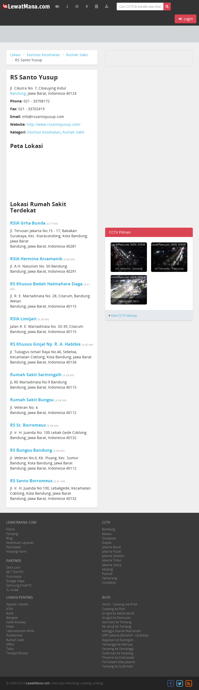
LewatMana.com (38, 683)
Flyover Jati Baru (129, 301)
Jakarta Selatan (113, 556)
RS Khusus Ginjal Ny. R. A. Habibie (45, 344)
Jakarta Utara (111, 565)
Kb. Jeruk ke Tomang (116, 626)
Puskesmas (14, 635)
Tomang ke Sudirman (117, 666)
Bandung (18, 93)
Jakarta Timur (112, 560)
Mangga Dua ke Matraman (121, 631)
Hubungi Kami (16, 551)
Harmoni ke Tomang (117, 622)
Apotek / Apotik (17, 604)
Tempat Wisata (17, 653)
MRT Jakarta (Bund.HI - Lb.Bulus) (125, 635)
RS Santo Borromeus (31, 481)
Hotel (10, 626)
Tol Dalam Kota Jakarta (118, 662)
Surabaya (109, 582)
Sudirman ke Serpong (117, 653)
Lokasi (15, 54)
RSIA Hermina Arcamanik (36, 259)
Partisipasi (13, 547)
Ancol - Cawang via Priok (119, 604)
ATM (9, 609)
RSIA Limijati (23, 319)
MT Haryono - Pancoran (169, 268)
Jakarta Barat (111, 547)
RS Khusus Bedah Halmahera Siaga (46, 284)
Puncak (107, 574)
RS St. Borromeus (28, 425)
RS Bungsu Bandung (31, 450)
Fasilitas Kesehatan (43, 54)
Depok (106, 542)
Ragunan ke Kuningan (117, 640)
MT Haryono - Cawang (128, 268)
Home (10, 529)
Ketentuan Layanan (20, 542)
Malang (107, 569)
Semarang (109, 578)
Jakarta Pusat (111, 551)
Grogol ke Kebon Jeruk (118, 613)
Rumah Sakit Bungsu (32, 400)
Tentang (12, 534)
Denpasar (109, 538)
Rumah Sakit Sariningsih (36, 374)
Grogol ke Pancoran (116, 617)
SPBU (10, 644)
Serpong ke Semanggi (118, 649)
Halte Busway (16, 622)
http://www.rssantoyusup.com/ (53, 124)
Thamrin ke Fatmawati (118, 657)
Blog (9, 538)
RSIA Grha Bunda (28, 223)
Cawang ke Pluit (113, 609)
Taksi (10, 649)
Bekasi (107, 534)
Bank (9, 613)
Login (188, 18)
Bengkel (12, 617)
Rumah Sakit (77, 54)
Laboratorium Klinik (20, 631)
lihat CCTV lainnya (124, 315)
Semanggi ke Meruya (117, 644)
